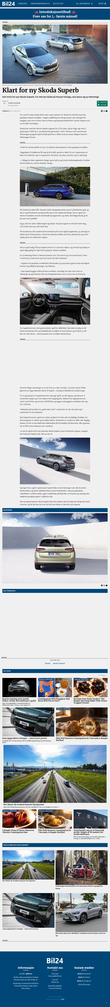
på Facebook (84, 974)
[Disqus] (55, 624)
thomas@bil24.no (55, 976)
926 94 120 (104, 102)
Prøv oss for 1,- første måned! (55, 16)
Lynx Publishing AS (53, 999)
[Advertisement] (55, 361)
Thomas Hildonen (55, 988)
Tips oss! (103, 105)
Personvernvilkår (55, 997)
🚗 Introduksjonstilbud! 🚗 (55, 12)
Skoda (47, 663)
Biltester (58, 3)
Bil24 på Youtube (84, 984)
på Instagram (84, 981)
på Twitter (84, 977)
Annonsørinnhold (40, 3)
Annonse (22, 3)
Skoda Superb (59, 663)
